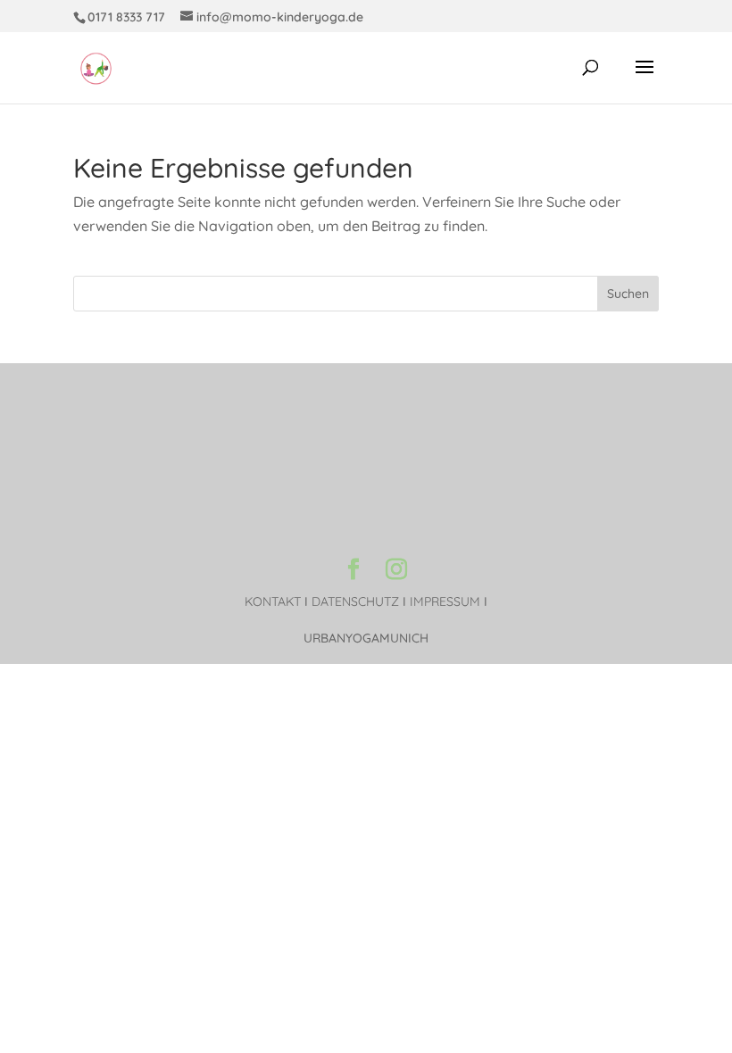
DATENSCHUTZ (355, 601)
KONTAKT (273, 601)
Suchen (628, 294)
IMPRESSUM (445, 601)
